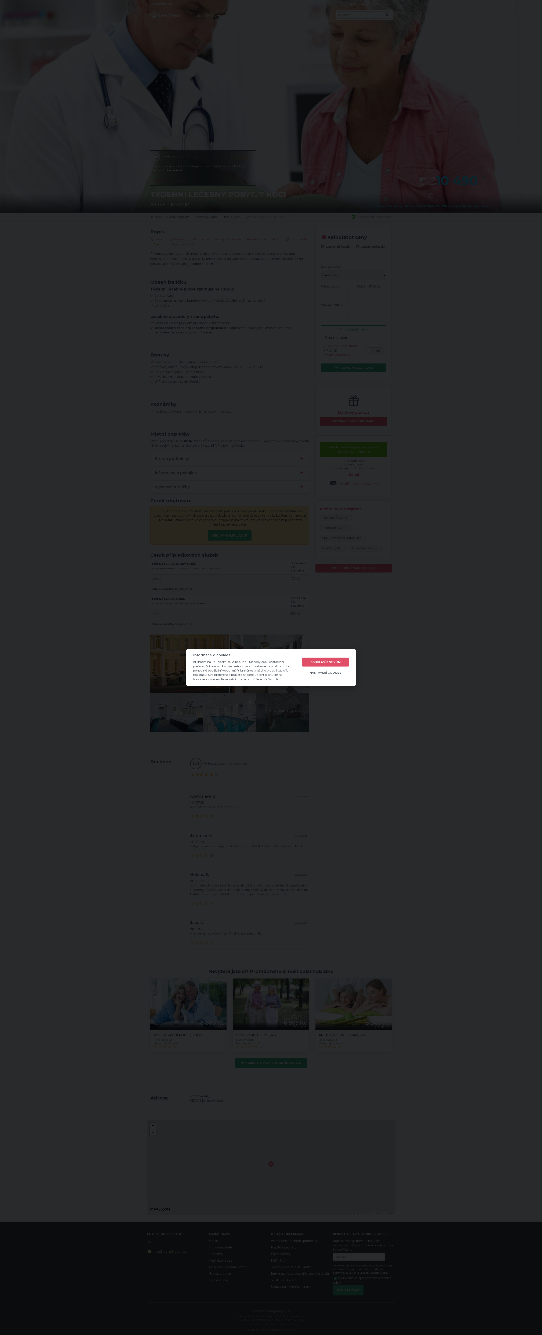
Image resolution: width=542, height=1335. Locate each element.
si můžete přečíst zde (263, 679)
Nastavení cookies (325, 672)
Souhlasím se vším (325, 662)
